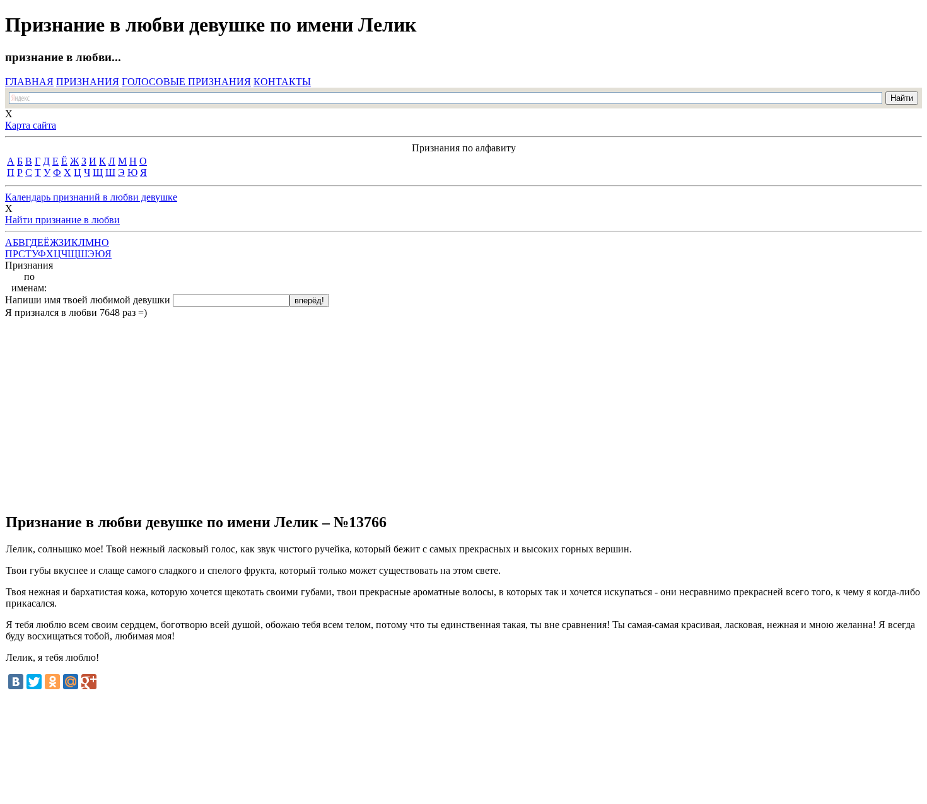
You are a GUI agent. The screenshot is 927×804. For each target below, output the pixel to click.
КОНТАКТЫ (282, 81)
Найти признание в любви (62, 219)
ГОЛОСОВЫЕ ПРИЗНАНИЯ (186, 81)
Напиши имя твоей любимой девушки (87, 299)
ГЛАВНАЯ (29, 81)
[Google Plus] (88, 681)
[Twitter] (34, 681)
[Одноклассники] (52, 681)
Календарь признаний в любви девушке (91, 197)
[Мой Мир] (70, 681)
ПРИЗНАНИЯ (87, 81)
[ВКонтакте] (15, 681)
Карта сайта (30, 125)
